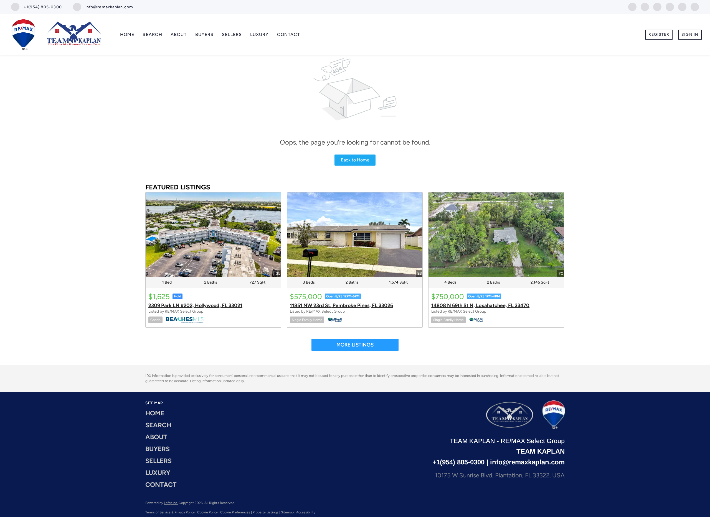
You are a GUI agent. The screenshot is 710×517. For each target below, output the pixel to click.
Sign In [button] (689, 34)
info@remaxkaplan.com (527, 462)
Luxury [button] (259, 34)
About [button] (179, 34)
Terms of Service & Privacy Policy (170, 512)
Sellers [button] (232, 34)
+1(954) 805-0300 (458, 462)
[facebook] (632, 6)
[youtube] (670, 6)
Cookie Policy (207, 512)
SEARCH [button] (152, 34)
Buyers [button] (204, 34)
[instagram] (657, 6)
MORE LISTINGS (355, 345)
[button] (162, 413)
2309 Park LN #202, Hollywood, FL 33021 (195, 305)
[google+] (682, 6)
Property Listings (265, 512)
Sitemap (287, 512)
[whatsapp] (695, 6)
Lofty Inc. (171, 503)
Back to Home (355, 160)
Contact (288, 34)
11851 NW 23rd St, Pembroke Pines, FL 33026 (341, 305)
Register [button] (658, 34)
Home (127, 34)
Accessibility (305, 512)
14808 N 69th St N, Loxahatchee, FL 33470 (480, 305)
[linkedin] (645, 6)
